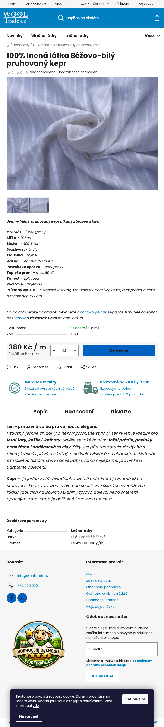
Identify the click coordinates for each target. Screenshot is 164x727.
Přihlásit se (103, 676)
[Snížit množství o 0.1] (54, 350)
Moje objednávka (100, 606)
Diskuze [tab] (121, 411)
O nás (11, 4)
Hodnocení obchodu (103, 599)
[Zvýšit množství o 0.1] (75, 350)
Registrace (145, 3)
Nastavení (28, 716)
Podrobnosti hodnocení (78, 72)
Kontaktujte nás (93, 312)
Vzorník (20, 318)
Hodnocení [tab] (79, 411)
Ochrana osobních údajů (106, 593)
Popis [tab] (40, 411)
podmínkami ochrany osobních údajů (119, 663)
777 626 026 (27, 585)
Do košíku (119, 350)
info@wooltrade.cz (33, 575)
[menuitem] (14, 35)
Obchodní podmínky (103, 587)
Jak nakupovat (36, 4)
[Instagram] (22, 598)
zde (36, 705)
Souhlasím (135, 699)
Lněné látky (81, 530)
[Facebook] (11, 598)
